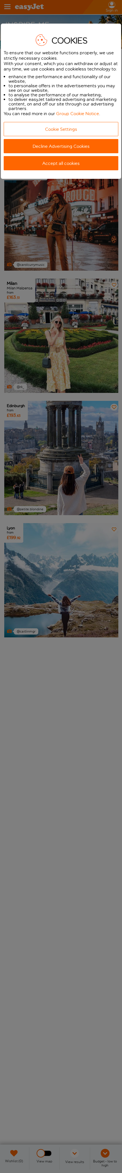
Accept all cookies (61, 163)
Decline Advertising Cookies (61, 146)
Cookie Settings (61, 129)
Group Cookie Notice (77, 113)
